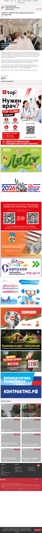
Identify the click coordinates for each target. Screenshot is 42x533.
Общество (17, 404)
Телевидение (6, 0)
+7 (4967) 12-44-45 (31, 468)
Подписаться (5, 527)
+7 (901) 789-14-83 (31, 469)
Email (8, 523)
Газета (11, 0)
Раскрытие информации (27, 0)
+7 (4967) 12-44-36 (18, 468)
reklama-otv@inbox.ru (32, 470)
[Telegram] (3, 78)
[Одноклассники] (5, 78)
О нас (15, 0)
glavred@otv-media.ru (19, 471)
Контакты (19, 0)
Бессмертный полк (21, 2)
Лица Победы (35, 0)
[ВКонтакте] (1, 78)
